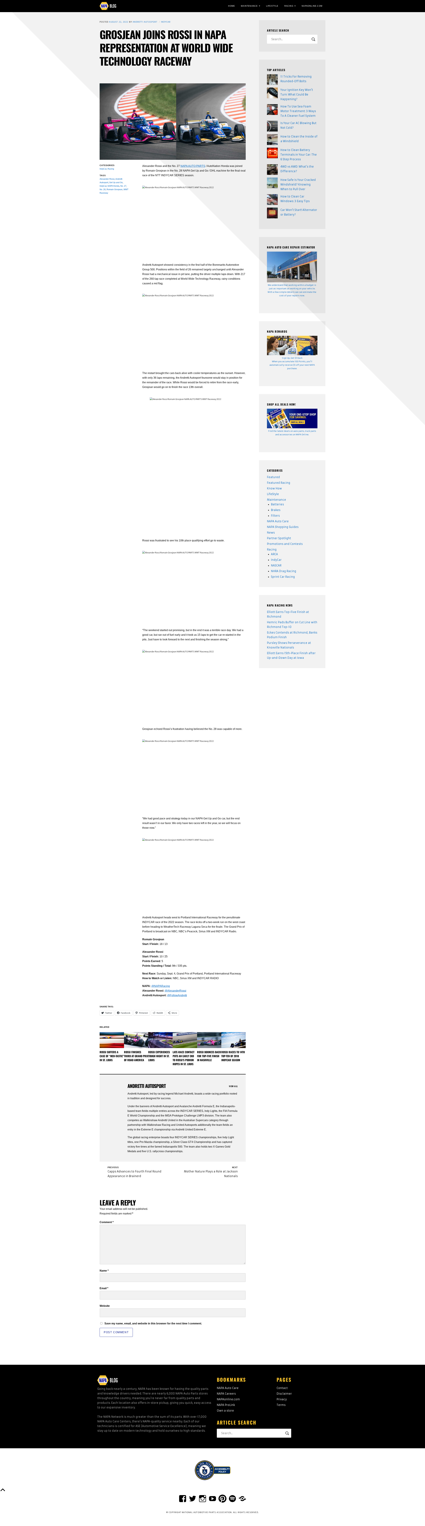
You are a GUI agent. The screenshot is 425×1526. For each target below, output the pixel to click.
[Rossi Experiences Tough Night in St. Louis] (160, 1040)
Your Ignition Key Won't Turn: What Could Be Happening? (296, 94)
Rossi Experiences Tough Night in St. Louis (159, 1056)
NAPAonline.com (228, 1399)
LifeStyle (272, 6)
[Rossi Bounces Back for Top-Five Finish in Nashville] (209, 1040)
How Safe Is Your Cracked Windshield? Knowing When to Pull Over (298, 184)
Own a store (225, 1410)
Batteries (277, 504)
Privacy (282, 1399)
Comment (107, 1222)
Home (231, 6)
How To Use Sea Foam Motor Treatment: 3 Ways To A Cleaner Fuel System (298, 111)
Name (104, 1270)
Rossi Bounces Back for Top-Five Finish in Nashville (209, 1056)
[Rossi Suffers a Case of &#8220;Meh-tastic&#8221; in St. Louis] (112, 1040)
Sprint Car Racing (283, 576)
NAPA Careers (226, 1393)
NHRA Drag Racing (283, 571)
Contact (282, 1388)
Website (105, 1305)
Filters (275, 515)
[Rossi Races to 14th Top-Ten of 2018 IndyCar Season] (233, 1040)
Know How (274, 488)
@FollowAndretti (177, 995)
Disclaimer (284, 1393)
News (271, 532)
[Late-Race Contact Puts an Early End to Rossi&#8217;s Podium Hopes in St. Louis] (185, 1040)
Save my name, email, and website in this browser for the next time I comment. (153, 1323)
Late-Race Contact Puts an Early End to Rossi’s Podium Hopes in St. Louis (183, 1058)
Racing (288, 6)
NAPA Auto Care (278, 521)
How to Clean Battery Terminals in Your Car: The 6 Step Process (298, 154)
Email (104, 1288)
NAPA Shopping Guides (282, 527)
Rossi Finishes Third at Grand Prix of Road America (136, 1056)
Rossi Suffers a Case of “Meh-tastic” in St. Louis (112, 1056)
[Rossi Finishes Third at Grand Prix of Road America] (136, 1040)
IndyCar (165, 22)
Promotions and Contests (285, 544)
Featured (273, 477)
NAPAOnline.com (312, 6)
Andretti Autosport (145, 22)
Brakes (275, 510)
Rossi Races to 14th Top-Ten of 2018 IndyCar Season (233, 1056)
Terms (281, 1405)
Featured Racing (278, 482)
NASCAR (276, 565)
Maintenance (249, 6)
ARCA (274, 554)
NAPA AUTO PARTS (192, 166)
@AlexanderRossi (175, 990)
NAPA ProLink (226, 1405)
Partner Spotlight (279, 538)
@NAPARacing (160, 986)
